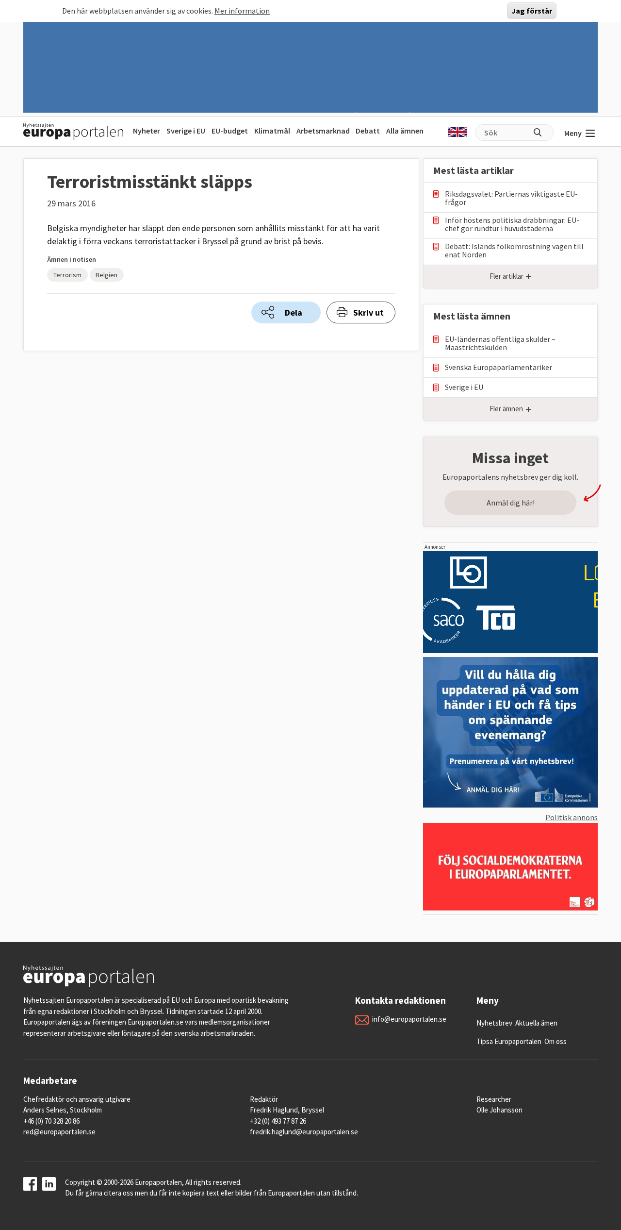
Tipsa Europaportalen (508, 1041)
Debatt (368, 130)
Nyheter (146, 130)
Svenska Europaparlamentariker (498, 367)
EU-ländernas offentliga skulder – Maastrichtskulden (500, 343)
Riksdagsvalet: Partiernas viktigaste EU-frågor (511, 198)
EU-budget (230, 130)
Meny (573, 133)
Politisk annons (571, 817)
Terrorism (67, 274)
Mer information (242, 11)
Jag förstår (531, 11)
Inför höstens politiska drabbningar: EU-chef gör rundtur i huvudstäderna (512, 224)
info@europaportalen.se (409, 1019)
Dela (293, 312)
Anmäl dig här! (511, 502)
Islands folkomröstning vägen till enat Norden (514, 250)
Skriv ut (368, 312)
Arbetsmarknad (323, 130)
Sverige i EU (185, 130)
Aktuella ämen (536, 1023)
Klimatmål (272, 130)
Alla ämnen (405, 130)
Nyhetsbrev (494, 1023)
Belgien (106, 274)
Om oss (555, 1041)
